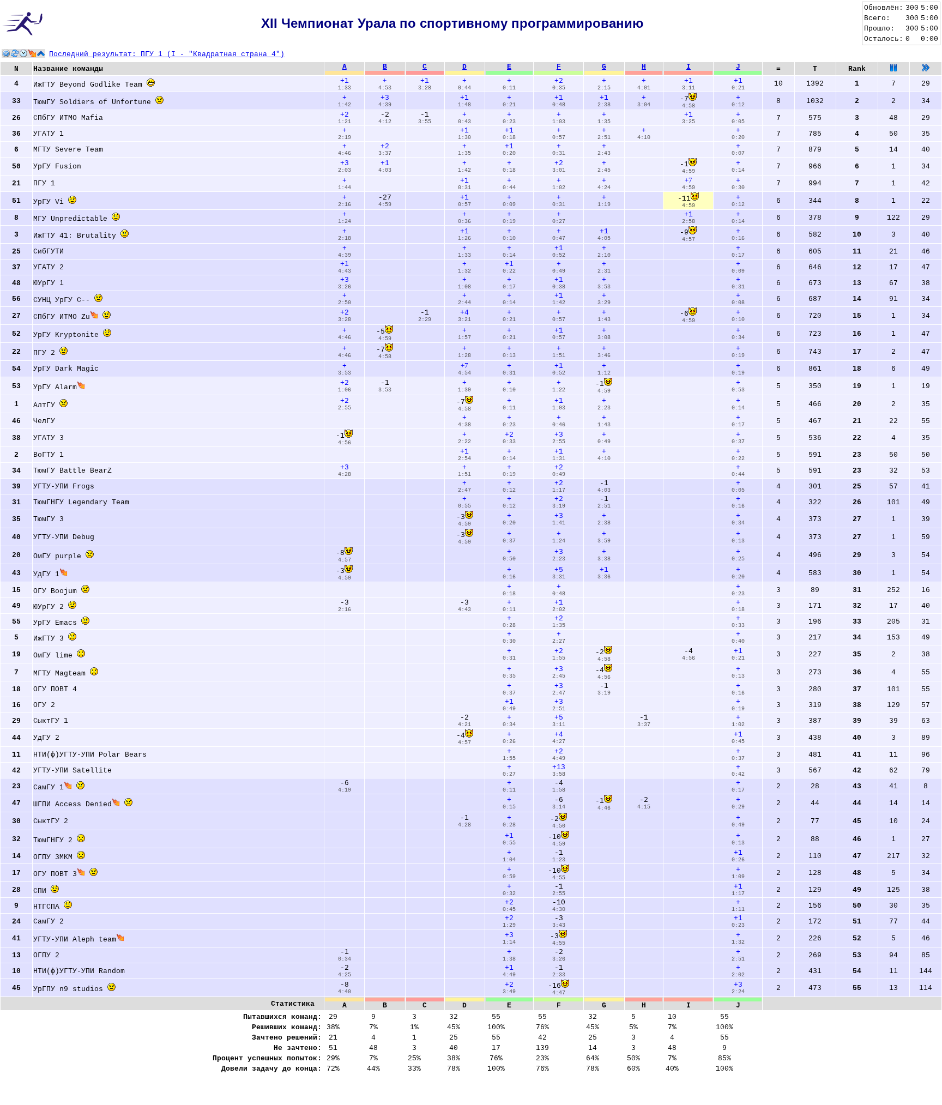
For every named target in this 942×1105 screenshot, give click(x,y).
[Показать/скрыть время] (23, 53)
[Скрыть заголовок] (41, 53)
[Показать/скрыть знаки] (32, 53)
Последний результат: (167, 54)
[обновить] (14, 53)
